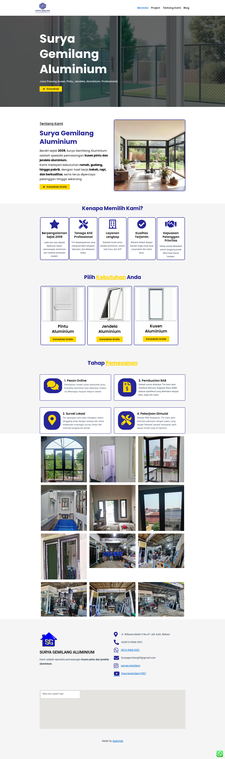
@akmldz (117, 740)
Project (155, 8)
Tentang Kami (172, 8)
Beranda (142, 8)
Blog (186, 8)
